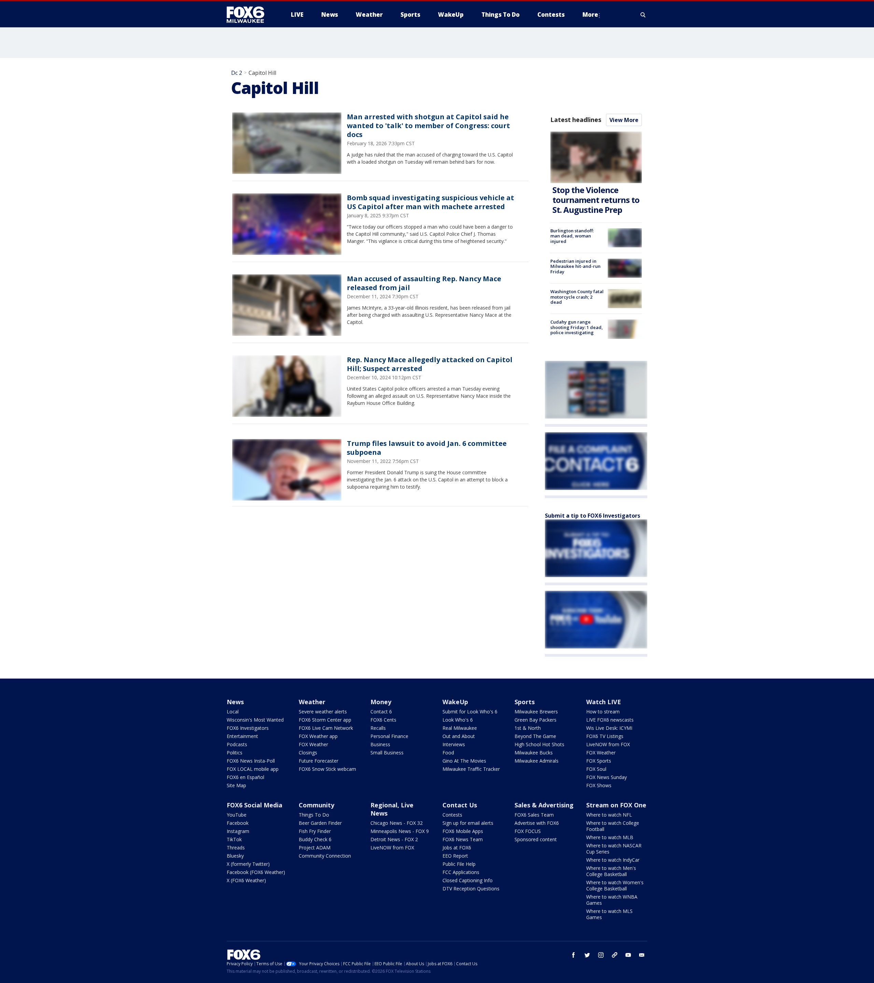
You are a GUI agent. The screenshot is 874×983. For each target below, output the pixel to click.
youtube (628, 955)
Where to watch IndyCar (612, 860)
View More (623, 120)
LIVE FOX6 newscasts (610, 719)
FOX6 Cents (383, 719)
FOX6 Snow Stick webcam (327, 769)
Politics (234, 752)
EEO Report (455, 855)
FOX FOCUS (527, 831)
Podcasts (237, 744)
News (235, 702)
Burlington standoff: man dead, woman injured (572, 236)
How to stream (603, 711)
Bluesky (235, 855)
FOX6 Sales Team (534, 814)
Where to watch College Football (612, 826)
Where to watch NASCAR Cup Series (614, 848)
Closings (308, 752)
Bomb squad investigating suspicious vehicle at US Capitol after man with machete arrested (430, 202)
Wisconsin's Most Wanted (255, 719)
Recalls (378, 728)
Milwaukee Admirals (536, 760)
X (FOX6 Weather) (246, 880)
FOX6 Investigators (248, 728)
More (590, 14)
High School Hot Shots (539, 744)
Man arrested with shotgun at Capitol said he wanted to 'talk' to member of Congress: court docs (428, 125)
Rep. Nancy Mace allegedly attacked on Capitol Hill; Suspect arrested (429, 364)
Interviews (453, 744)
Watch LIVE (603, 702)
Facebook (238, 823)
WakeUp (455, 702)
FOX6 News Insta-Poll (251, 760)
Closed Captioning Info (467, 880)
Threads (236, 847)
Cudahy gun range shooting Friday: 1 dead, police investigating (576, 327)
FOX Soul (596, 769)
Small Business (387, 752)
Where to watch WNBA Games (611, 899)
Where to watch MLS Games (609, 914)
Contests (452, 814)
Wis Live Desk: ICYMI (609, 728)
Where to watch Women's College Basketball (615, 885)
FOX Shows (598, 785)
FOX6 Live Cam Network (326, 728)
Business (380, 744)
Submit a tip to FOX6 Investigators (592, 515)
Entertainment (242, 736)
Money (380, 702)
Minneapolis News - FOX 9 (399, 831)
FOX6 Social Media (254, 805)
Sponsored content (535, 839)
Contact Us (459, 805)
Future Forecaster (318, 760)
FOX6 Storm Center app (325, 719)
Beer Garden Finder (320, 823)
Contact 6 (381, 711)
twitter (587, 955)
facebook (573, 955)
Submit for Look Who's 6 (469, 711)
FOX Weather (313, 744)
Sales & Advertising (544, 805)
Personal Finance (389, 736)
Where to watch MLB (609, 837)
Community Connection (325, 855)
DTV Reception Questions (470, 888)
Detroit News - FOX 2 (394, 839)
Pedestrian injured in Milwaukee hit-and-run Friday (575, 266)
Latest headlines (575, 119)
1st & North (527, 728)
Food (448, 752)
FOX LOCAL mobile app (253, 769)
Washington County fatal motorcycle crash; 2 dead (577, 296)
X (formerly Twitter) (248, 864)
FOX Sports (598, 760)
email (641, 955)
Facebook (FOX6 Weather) (256, 872)
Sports (524, 702)
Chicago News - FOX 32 (396, 823)
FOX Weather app (318, 736)
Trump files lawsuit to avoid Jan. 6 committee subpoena (427, 448)
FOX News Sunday (606, 777)
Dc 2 (236, 73)
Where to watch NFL (609, 814)
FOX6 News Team (462, 839)
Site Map (236, 785)
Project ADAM (314, 847)
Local (233, 711)
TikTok (234, 839)
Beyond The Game (535, 736)
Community (316, 805)
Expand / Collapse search (643, 15)
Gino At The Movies (464, 760)
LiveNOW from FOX (608, 744)
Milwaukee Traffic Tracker (471, 769)
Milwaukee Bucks (533, 752)
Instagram (238, 831)
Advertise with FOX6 (536, 823)
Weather (312, 702)
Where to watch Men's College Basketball (611, 871)
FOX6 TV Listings (604, 736)
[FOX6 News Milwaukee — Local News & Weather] (249, 14)
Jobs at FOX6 (456, 847)
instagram (600, 955)
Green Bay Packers (535, 719)
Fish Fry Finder (315, 831)
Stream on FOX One (616, 805)
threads (614, 955)
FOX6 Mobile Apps (462, 831)
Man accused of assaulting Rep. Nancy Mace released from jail (424, 283)
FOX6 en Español (245, 777)
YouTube (236, 814)
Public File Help (459, 864)
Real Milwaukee (459, 728)
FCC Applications (460, 872)
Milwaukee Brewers (536, 711)
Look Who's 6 (457, 719)
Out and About (458, 736)
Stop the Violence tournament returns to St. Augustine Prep (595, 199)
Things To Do (314, 814)
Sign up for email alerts (467, 823)
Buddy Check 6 (315, 839)
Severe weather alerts (323, 711)
